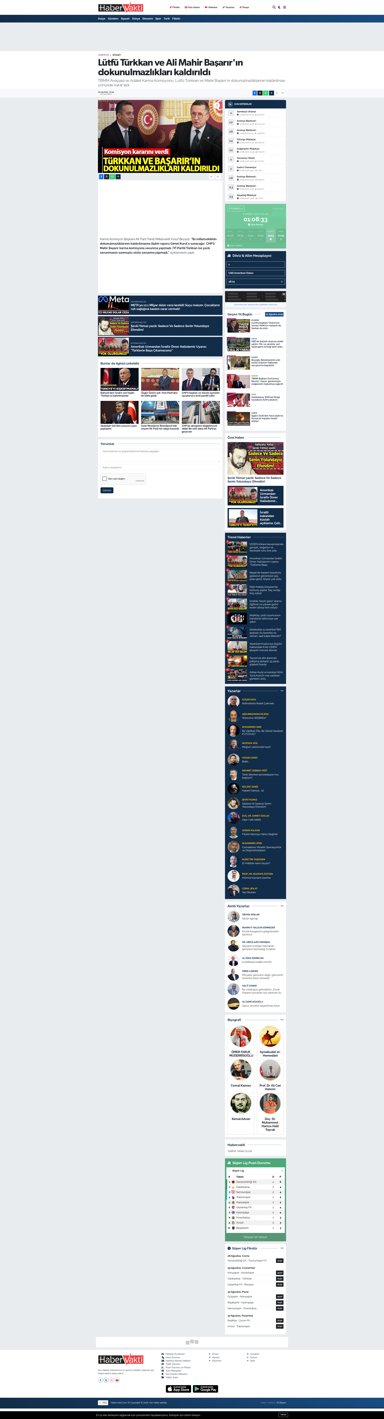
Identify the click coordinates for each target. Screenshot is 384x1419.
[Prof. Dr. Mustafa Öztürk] (234, 875)
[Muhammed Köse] (234, 846)
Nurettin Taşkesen (253, 859)
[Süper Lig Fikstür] (282, 1248)
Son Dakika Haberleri (176, 1374)
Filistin (176, 7)
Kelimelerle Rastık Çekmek (258, 703)
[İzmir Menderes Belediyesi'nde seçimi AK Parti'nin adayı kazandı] (160, 412)
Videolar (213, 7)
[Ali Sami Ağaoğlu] (234, 1003)
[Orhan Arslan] (234, 916)
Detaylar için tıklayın (255, 1236)
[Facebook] (100, 1380)
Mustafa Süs (249, 743)
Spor (158, 18)
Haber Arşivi (172, 1377)
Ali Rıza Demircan (252, 958)
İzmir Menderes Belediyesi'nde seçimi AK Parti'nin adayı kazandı (160, 427)
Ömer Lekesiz (250, 971)
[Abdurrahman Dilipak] (234, 715)
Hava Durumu (173, 1357)
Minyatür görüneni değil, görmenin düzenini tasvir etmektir (262, 976)
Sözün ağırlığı (250, 918)
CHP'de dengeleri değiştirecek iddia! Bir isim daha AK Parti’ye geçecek (199, 428)
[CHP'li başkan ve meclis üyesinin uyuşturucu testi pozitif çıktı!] (201, 379)
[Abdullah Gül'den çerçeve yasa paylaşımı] (119, 412)
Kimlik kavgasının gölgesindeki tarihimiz (260, 933)
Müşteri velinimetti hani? (256, 746)
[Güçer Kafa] (234, 701)
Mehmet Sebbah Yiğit (254, 770)
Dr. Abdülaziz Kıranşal (256, 942)
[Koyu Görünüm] (279, 7)
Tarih (167, 18)
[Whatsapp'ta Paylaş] (265, 93)
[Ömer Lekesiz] (234, 974)
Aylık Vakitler (236, 245)
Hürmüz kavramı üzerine (256, 877)
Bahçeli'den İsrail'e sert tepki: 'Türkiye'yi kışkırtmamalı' (117, 394)
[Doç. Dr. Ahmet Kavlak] (234, 817)
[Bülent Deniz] (234, 788)
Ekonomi (147, 18)
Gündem (113, 18)
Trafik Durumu (173, 1364)
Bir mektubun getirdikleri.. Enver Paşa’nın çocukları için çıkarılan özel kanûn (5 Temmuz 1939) (262, 991)
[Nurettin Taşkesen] (234, 861)
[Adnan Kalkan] (234, 832)
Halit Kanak (249, 985)
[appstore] (178, 1388)
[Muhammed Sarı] (234, 730)
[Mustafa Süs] (234, 744)
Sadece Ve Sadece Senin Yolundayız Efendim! (256, 805)
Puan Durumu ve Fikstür (178, 1367)
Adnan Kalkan (251, 830)
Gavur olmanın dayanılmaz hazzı (261, 1005)
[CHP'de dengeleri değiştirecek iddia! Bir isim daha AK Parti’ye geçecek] (201, 412)
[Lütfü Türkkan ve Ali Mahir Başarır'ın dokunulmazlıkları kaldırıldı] (160, 136)
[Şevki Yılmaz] (234, 802)
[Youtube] (117, 1380)
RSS (104, 1402)
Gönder (107, 490)
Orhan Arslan (251, 914)
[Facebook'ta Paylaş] (255, 93)
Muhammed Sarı (251, 727)
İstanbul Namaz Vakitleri (178, 1360)
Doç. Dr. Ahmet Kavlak (255, 816)
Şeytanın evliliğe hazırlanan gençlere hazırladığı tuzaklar (258, 947)
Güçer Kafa (249, 699)
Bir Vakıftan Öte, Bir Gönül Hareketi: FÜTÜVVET (262, 732)
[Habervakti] (121, 7)
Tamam (283, 1415)
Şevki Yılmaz (249, 799)
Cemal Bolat (250, 888)
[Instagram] (111, 1380)
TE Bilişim (281, 1402)
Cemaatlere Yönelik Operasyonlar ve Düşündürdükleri (261, 849)
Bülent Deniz (250, 786)
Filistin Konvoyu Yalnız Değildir (260, 834)
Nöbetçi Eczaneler (175, 1354)
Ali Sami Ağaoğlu (252, 1001)
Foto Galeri (194, 7)
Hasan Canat (250, 757)
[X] (106, 1380)
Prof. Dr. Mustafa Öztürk (257, 874)
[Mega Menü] (284, 7)
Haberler (103, 55)
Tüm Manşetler (173, 1370)
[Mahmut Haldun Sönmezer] (234, 930)
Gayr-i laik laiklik (251, 819)
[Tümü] (282, 690)
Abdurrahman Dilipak (255, 714)
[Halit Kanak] (234, 989)
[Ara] (274, 7)
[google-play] (205, 1388)
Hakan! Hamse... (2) (253, 790)
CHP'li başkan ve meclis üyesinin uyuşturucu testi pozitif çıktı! (201, 394)
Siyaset (125, 18)
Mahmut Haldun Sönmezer (258, 927)
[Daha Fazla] (271, 93)
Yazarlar (229, 7)
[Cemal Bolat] (234, 890)
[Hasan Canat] (234, 759)
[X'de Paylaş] (259, 93)
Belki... (245, 761)
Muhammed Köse (252, 843)
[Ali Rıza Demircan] (234, 959)
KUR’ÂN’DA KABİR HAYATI (257, 962)
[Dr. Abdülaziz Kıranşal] (234, 945)
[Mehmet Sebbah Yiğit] (234, 773)
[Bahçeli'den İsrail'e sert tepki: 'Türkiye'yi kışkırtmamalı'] (119, 379)
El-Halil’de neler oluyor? (256, 863)
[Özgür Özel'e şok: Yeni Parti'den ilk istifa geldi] (160, 379)
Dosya (245, 7)
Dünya (136, 18)
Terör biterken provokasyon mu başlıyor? (260, 776)
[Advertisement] (160, 203)
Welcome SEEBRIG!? (254, 717)
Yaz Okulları (249, 892)
